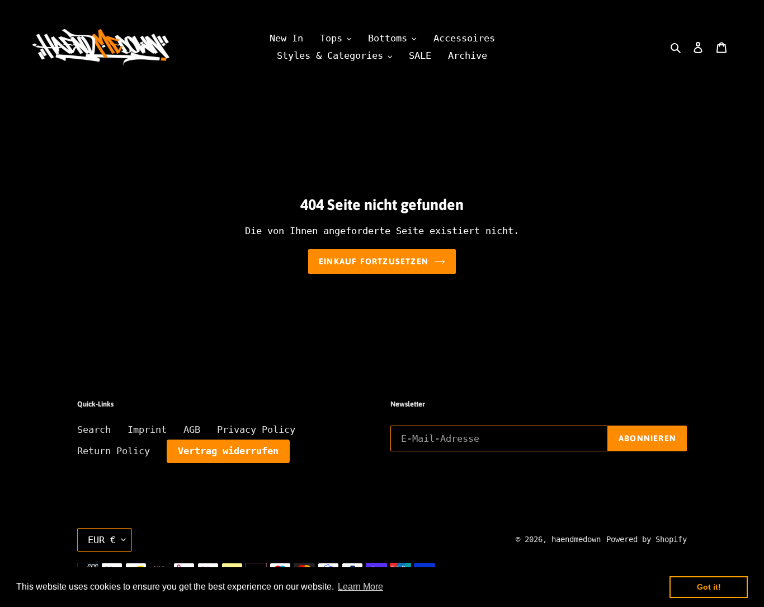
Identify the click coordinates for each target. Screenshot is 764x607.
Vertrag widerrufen (228, 450)
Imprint (147, 429)
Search (94, 429)
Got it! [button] (709, 586)
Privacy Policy (256, 429)
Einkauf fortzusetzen (373, 261)
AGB (191, 429)
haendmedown (576, 539)
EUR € (102, 539)
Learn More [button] (360, 586)
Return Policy (113, 450)
